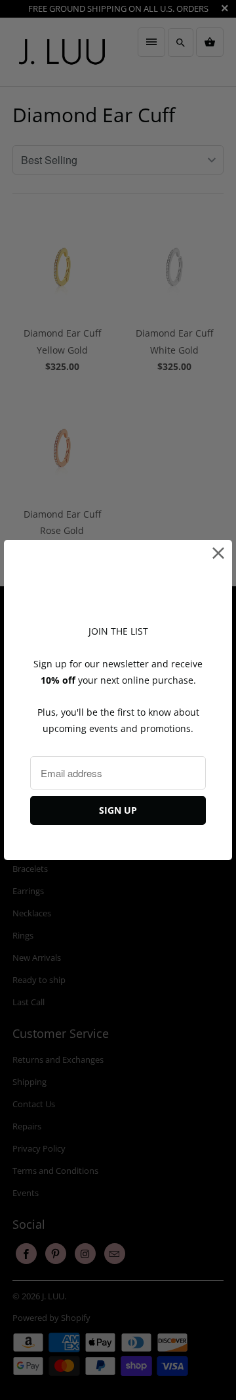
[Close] (218, 553)
